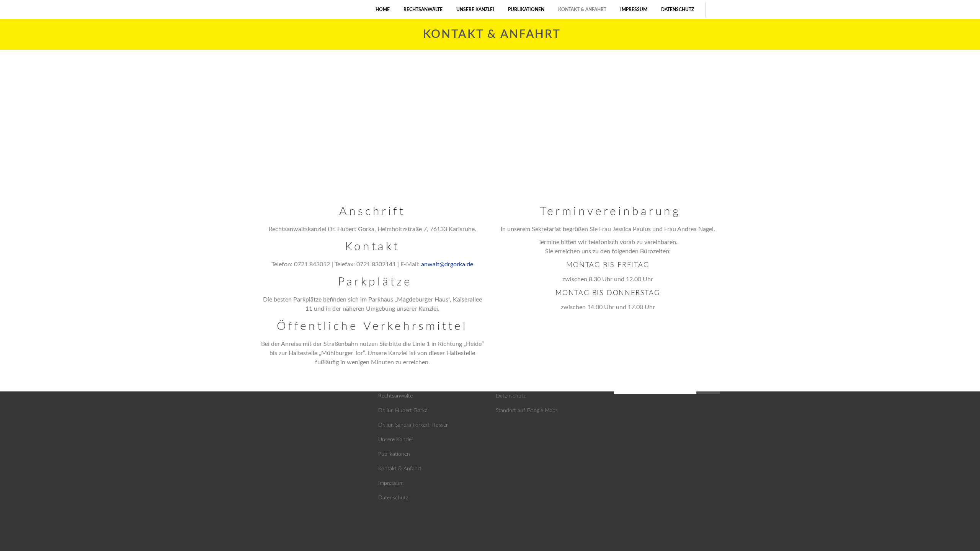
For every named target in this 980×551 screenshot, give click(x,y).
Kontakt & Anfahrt (399, 468)
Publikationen (394, 454)
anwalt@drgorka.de (447, 264)
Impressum (390, 483)
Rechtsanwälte (395, 396)
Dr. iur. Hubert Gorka (403, 410)
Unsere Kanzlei (395, 439)
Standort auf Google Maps (527, 410)
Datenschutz (393, 497)
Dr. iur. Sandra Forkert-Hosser (413, 425)
